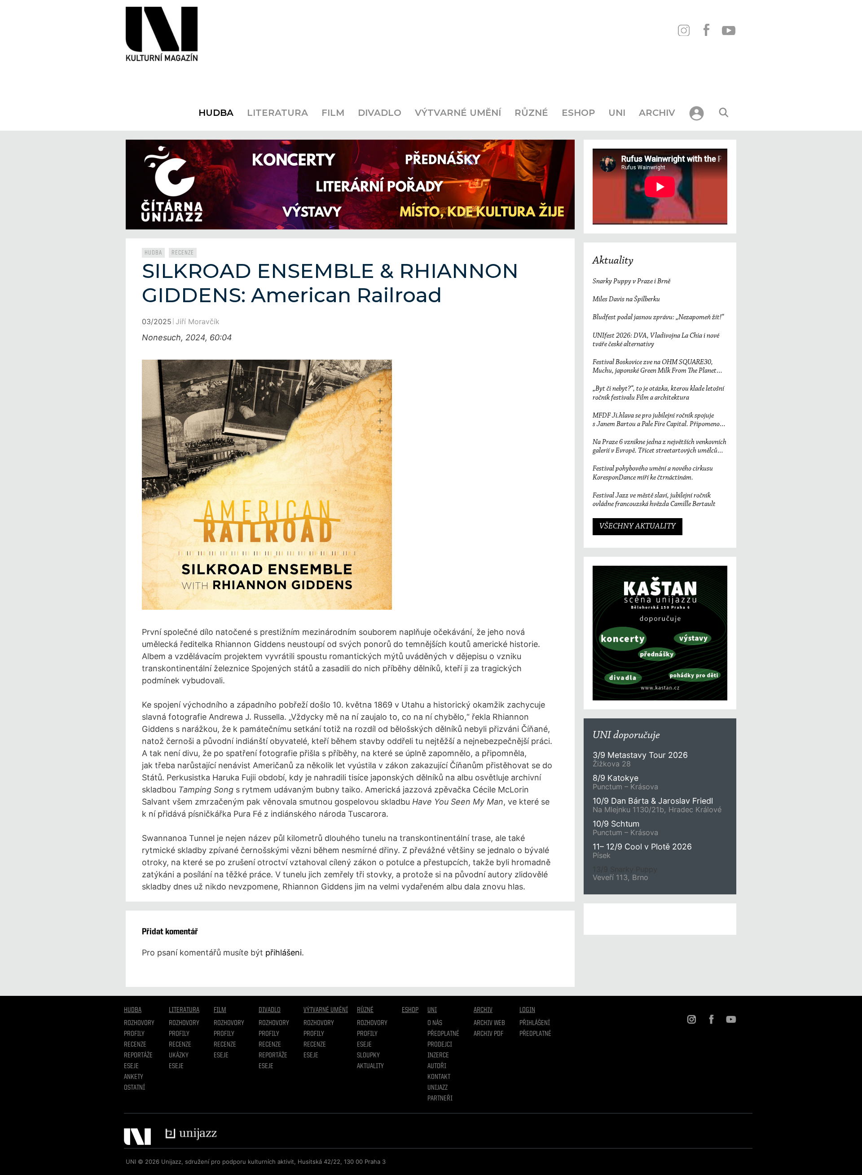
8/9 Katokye (615, 778)
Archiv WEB (489, 1023)
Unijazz (437, 1087)
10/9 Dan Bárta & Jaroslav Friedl (654, 800)
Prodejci (439, 1044)
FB (706, 30)
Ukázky (179, 1055)
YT (728, 30)
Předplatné (443, 1034)
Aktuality (613, 261)
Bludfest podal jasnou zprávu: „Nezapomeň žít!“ (658, 317)
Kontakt (438, 1077)
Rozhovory (139, 1023)
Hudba (215, 112)
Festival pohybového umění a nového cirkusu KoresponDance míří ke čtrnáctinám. (653, 473)
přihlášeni (283, 952)
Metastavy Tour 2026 (640, 755)
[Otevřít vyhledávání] (723, 112)
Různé (531, 112)
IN (683, 30)
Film (332, 112)
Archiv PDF (488, 1034)
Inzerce (438, 1055)
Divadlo (379, 112)
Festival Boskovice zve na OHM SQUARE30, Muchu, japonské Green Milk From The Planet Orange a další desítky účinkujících (655, 367)
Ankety (133, 1077)
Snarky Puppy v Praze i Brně (631, 281)
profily (179, 1034)
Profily (134, 1034)
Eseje (131, 1066)
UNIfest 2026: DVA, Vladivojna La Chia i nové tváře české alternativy (656, 340)
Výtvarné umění (458, 112)
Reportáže (138, 1055)
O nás (434, 1023)
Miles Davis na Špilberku (626, 299)
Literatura (277, 112)
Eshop (578, 112)
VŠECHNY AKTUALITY (637, 527)
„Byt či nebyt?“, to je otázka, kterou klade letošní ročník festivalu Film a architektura (658, 393)
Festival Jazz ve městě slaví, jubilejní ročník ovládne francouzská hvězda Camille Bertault (654, 500)
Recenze (183, 253)
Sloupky (368, 1055)
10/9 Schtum (616, 823)
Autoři (436, 1066)
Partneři (440, 1098)
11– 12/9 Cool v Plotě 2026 (642, 846)
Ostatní (134, 1087)
